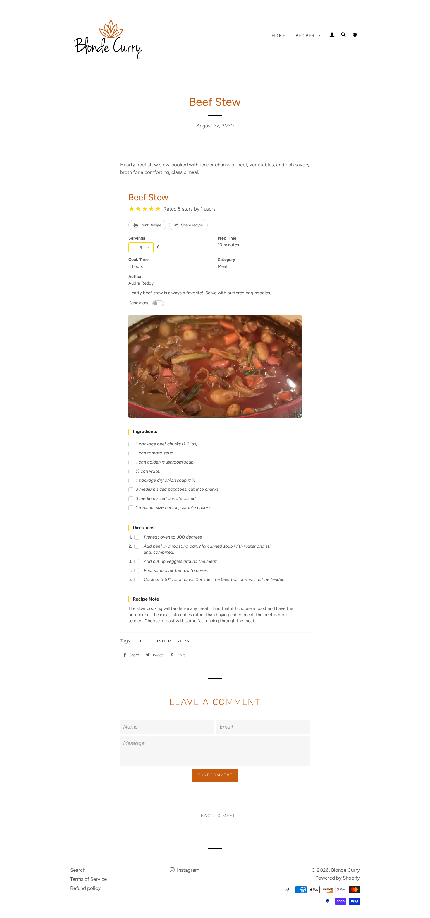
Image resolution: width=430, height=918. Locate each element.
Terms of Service (88, 879)
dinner (162, 641)
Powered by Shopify (337, 878)
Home (279, 35)
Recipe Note (146, 599)
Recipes (306, 35)
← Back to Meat (215, 815)
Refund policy (85, 888)
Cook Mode (138, 302)
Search (77, 870)
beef (142, 641)
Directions (143, 527)
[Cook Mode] (158, 303)
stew (183, 641)
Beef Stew (148, 197)
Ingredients (145, 431)
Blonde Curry (345, 870)
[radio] (131, 209)
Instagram (187, 870)
